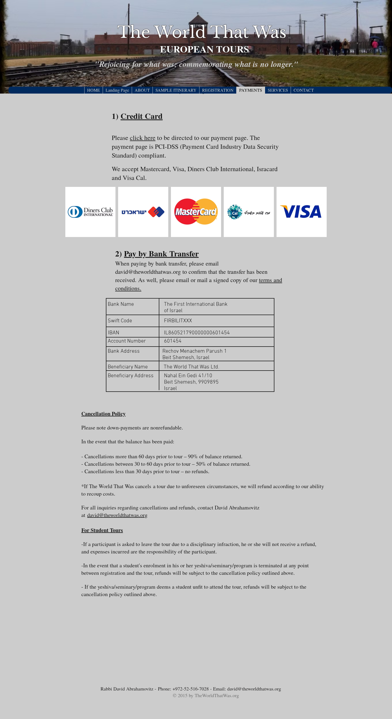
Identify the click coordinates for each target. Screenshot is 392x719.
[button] (142, 90)
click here (142, 137)
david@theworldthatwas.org (148, 271)
